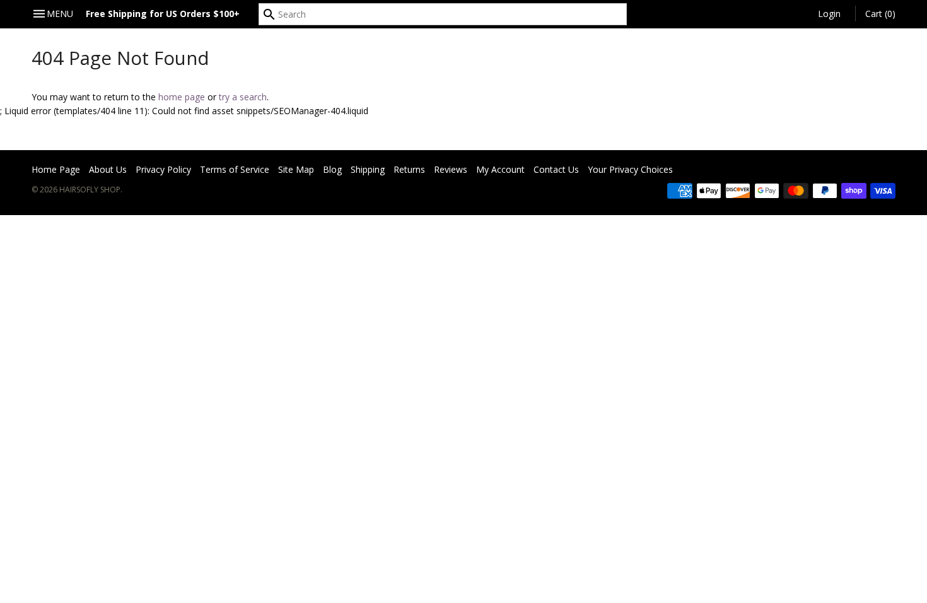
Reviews (450, 169)
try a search (243, 97)
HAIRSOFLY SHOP (89, 189)
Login (829, 14)
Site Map (296, 169)
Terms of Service (234, 169)
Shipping (368, 169)
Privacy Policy (163, 169)
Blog (332, 169)
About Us (108, 169)
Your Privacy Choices (630, 169)
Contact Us (556, 169)
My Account (500, 169)
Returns (409, 169)
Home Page (56, 169)
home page (181, 97)
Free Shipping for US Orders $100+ (163, 14)
